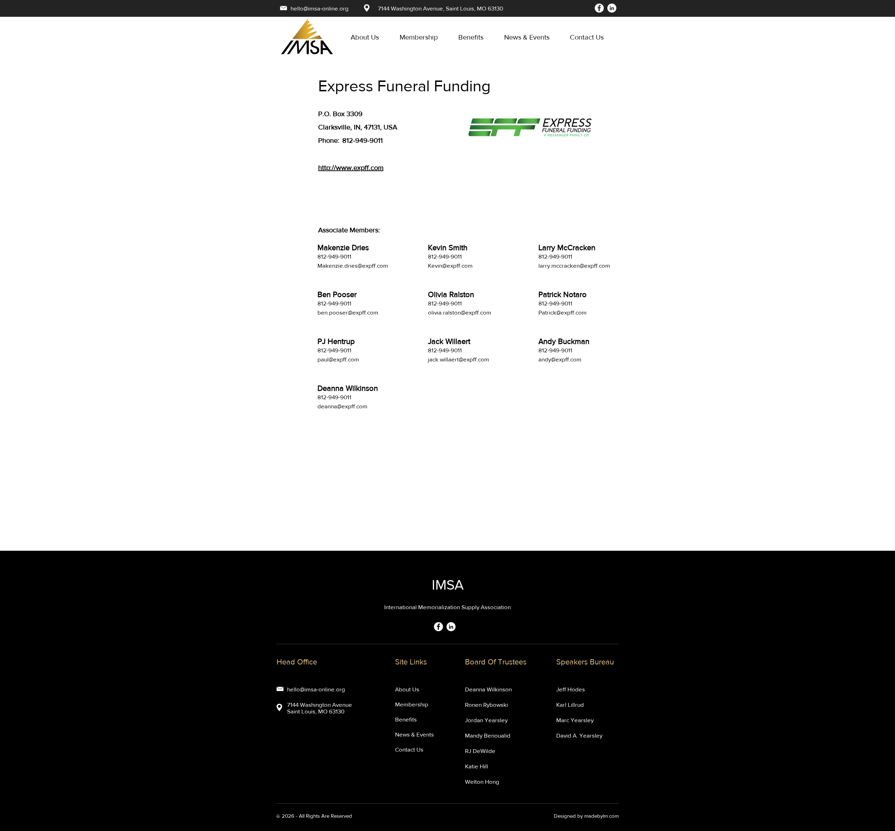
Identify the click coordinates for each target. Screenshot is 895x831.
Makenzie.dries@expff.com (352, 265)
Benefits (406, 719)
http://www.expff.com (351, 167)
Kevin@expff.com (450, 265)
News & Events (414, 734)
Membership (411, 704)
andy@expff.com (559, 359)
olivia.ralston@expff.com (459, 312)
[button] (532, 37)
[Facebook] (599, 8)
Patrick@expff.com (562, 312)
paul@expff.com (338, 359)
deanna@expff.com (342, 406)
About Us (407, 689)
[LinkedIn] (611, 8)
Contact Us (409, 749)
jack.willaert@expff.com (458, 359)
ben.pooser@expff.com (347, 312)
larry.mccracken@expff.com (574, 265)
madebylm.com (601, 816)
